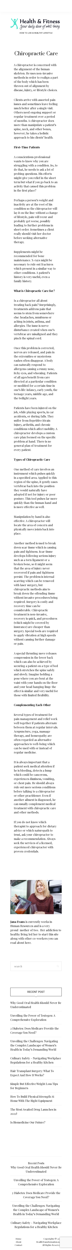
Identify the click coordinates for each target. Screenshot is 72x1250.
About (18, 1241)
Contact (18, 1245)
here (28, 942)
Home (18, 1238)
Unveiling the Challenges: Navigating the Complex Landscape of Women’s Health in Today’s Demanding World (34, 1045)
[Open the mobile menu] (63, 5)
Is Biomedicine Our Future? (27, 1122)
